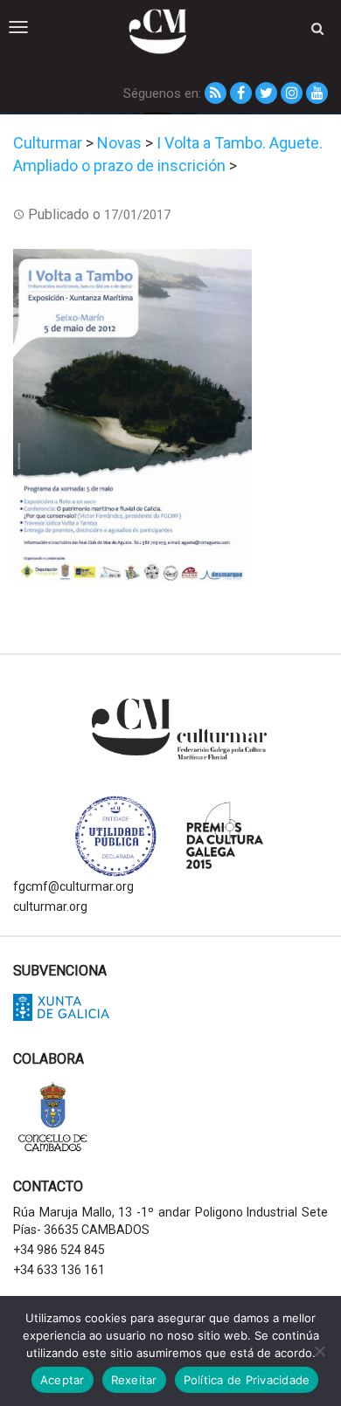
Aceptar (62, 1380)
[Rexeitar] (319, 1351)
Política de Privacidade (247, 1380)
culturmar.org (50, 906)
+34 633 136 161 (59, 1270)
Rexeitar (134, 1380)
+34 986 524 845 (59, 1250)
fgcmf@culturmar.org (73, 886)
